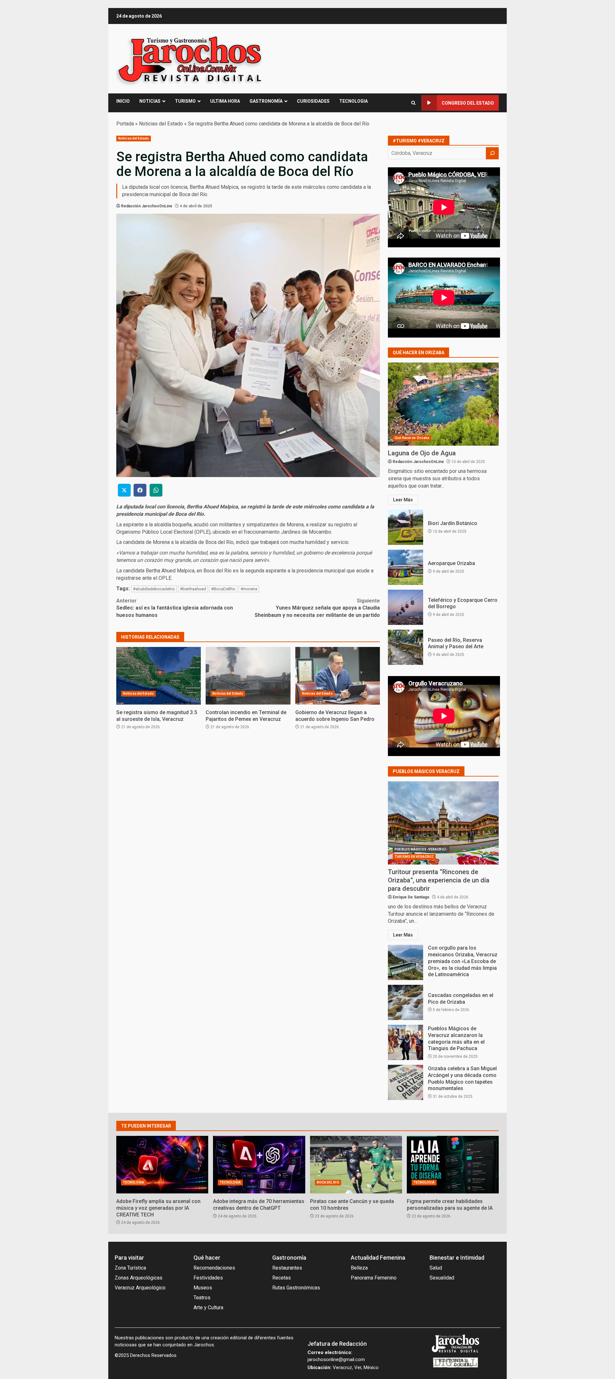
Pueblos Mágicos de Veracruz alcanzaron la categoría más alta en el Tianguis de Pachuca (405, 1042)
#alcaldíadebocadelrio (154, 588)
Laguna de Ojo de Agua (443, 404)
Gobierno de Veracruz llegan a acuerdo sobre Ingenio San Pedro (337, 676)
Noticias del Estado (161, 124)
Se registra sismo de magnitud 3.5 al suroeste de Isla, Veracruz (158, 676)
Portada (125, 124)
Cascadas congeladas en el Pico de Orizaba (405, 1002)
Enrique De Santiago (411, 897)
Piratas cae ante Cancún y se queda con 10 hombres (356, 1164)
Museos (202, 1288)
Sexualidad (442, 1278)
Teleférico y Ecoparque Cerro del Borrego (405, 607)
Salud (436, 1268)
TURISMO (185, 101)
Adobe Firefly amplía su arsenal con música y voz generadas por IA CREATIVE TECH (162, 1164)
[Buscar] (492, 153)
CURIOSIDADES (313, 101)
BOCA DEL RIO (328, 1182)
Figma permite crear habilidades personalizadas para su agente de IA (453, 1164)
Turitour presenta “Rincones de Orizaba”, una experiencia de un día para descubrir (443, 823)
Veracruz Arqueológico (140, 1288)
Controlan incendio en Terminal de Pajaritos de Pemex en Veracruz (248, 676)
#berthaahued (193, 588)
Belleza (359, 1268)
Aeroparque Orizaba (405, 567)
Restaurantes (287, 1268)
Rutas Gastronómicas (296, 1288)
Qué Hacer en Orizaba (412, 438)
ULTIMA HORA (225, 101)
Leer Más (403, 499)
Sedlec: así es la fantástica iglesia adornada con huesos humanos (174, 608)
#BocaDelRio (223, 588)
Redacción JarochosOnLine (146, 206)
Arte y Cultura (208, 1307)
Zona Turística (130, 1268)
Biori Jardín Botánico (405, 527)
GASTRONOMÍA (266, 101)
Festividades (208, 1278)
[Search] (413, 103)
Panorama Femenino (374, 1278)
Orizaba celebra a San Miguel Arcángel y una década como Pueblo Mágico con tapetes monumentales (405, 1082)
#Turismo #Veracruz (419, 140)
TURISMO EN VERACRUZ (414, 856)
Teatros (201, 1298)
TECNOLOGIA (353, 101)
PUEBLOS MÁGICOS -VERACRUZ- (421, 849)
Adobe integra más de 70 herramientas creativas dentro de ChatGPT (259, 1164)
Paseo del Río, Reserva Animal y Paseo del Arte (405, 647)
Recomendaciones (214, 1268)
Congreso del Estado (468, 103)
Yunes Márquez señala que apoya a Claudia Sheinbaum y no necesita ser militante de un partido (317, 608)
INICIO (123, 101)
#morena (249, 588)
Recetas (281, 1278)
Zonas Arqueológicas (138, 1278)
